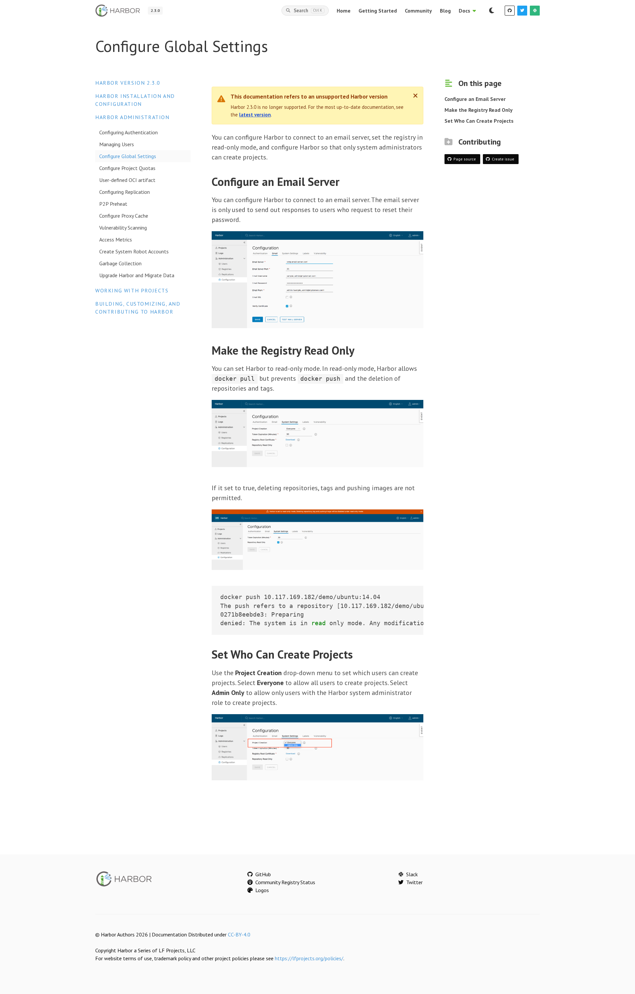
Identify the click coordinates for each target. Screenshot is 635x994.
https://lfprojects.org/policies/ (309, 958)
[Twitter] (522, 11)
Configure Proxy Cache (123, 215)
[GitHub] (510, 11)
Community (418, 10)
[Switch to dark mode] (491, 10)
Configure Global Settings (127, 156)
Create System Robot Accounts (134, 251)
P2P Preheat (113, 203)
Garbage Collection (120, 263)
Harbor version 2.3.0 (127, 82)
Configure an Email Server (475, 99)
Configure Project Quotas (127, 168)
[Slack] (535, 11)
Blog (445, 10)
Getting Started (378, 10)
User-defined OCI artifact (127, 180)
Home (344, 10)
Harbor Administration (132, 117)
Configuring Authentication (128, 132)
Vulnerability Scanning (123, 227)
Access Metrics (115, 239)
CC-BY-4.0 (239, 934)
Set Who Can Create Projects (479, 120)
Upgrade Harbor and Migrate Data (136, 275)
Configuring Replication (124, 192)
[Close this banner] (415, 95)
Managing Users (116, 144)
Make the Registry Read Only (478, 110)
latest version (255, 114)
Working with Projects (132, 290)
